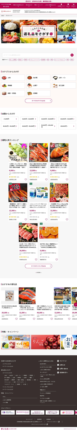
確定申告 (42, 395)
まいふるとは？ (43, 372)
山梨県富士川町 (12, 179)
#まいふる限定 (12, 59)
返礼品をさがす (29, 5)
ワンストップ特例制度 (45, 393)
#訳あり (20, 59)
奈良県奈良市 (5, 318)
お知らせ (62, 365)
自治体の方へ (64, 372)
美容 (35, 379)
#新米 (25, 59)
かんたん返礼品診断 (44, 378)
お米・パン (18, 375)
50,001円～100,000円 (47, 126)
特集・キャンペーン (38, 5)
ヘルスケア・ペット (9, 384)
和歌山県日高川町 (59, 318)
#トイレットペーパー (34, 59)
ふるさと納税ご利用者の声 (46, 384)
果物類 (25, 375)
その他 (24, 384)
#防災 (72, 59)
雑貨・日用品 (21, 379)
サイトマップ (29, 419)
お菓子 (25, 377)
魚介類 (11, 375)
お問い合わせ (64, 368)
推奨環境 (39, 419)
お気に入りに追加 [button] (26, 179)
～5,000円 (6, 119)
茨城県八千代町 (12, 219)
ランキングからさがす (8, 386)
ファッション (8, 382)
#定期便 (43, 59)
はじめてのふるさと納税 (46, 367)
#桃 (52, 59)
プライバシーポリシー (52, 421)
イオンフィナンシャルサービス (38, 424)
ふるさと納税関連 (7, 400)
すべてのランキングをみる (38, 266)
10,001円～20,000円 (47, 119)
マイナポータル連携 (44, 398)
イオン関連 (5, 402)
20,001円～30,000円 (66, 119)
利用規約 (48, 419)
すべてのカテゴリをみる (38, 100)
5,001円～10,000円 (28, 119)
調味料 (13, 379)
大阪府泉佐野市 (54, 179)
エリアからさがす (7, 363)
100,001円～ (64, 126)
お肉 (6, 375)
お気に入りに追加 (16, 319)
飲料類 (19, 377)
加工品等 (7, 379)
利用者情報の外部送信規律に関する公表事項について (29, 421)
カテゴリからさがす (7, 372)
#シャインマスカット (60, 59)
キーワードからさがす (8, 366)
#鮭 (48, 59)
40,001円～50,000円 (28, 126)
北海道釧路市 (22, 318)
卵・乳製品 (7, 377)
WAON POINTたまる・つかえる (47, 381)
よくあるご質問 (43, 386)
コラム (4, 396)
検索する (72, 55)
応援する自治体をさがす (18, 5)
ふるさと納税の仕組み (45, 369)
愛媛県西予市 (43, 259)
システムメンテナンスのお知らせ (32, 10)
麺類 (31, 377)
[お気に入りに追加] (26, 179)
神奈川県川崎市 (33, 219)
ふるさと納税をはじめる (50, 5)
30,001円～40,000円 (9, 126)
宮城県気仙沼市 (33, 179)
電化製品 (29, 379)
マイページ (63, 361)
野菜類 (31, 375)
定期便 (18, 384)
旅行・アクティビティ (19, 382)
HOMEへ (39, 272)
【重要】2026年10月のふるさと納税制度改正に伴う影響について (39, 12)
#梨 (68, 59)
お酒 (14, 377)
